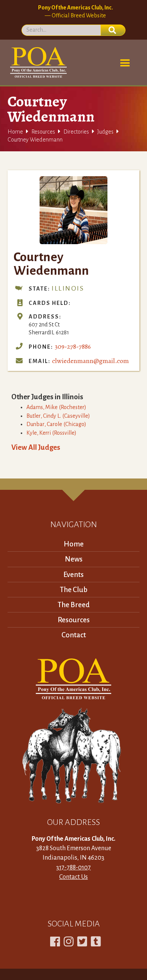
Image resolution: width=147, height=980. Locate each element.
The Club (73, 590)
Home (15, 132)
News (74, 559)
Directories (76, 132)
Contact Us (73, 877)
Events (73, 574)
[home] (37, 62)
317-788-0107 (73, 867)
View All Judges (35, 447)
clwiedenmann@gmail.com (90, 360)
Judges (105, 132)
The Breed (74, 605)
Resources (43, 132)
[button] (125, 63)
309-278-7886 (73, 346)
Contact (73, 635)
